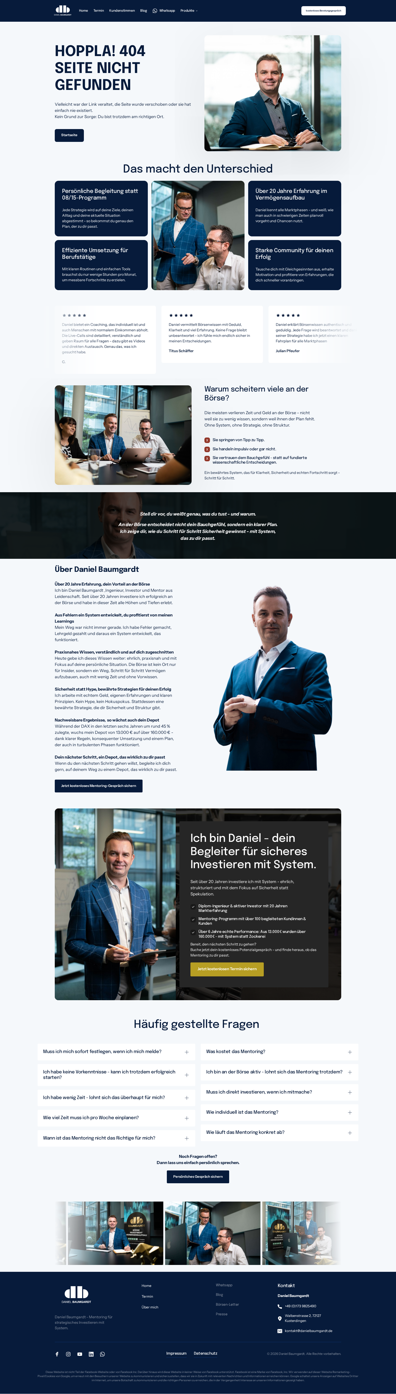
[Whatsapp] (104, 1354)
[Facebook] (59, 1354)
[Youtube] (81, 1354)
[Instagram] (70, 1354)
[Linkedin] (93, 1354)
